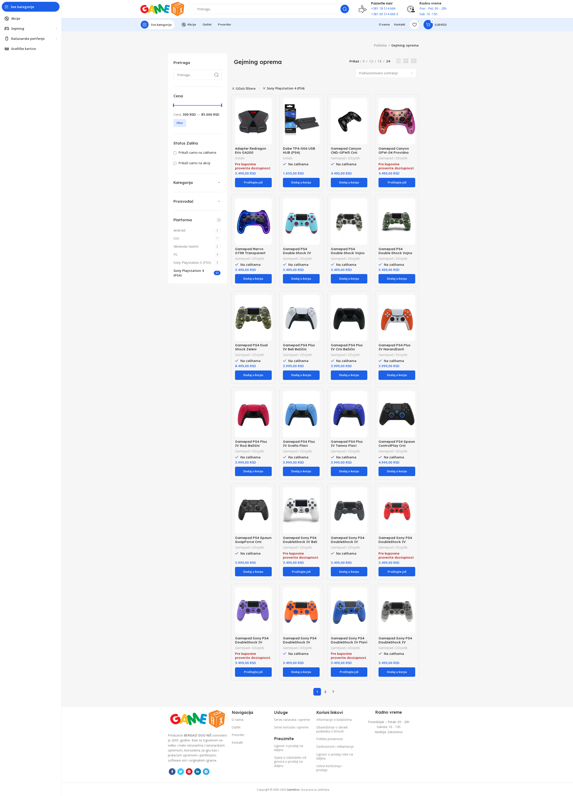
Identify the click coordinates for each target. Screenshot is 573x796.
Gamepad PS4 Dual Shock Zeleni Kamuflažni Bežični (251, 349)
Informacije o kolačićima (334, 719)
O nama (237, 719)
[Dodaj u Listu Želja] (268, 115)
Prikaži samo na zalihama (196, 152)
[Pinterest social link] (189, 771)
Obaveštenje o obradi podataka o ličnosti (332, 729)
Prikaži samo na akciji (193, 163)
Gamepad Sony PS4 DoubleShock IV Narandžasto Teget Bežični (299, 644)
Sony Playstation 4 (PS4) (285, 88)
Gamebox (293, 790)
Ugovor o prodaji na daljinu (288, 748)
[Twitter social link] (180, 771)
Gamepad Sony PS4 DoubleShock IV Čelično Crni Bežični (347, 542)
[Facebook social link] (172, 771)
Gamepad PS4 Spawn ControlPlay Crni (396, 443)
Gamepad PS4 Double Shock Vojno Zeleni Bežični (395, 253)
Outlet (236, 727)
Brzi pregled (268, 105)
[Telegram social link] (206, 771)
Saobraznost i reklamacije (335, 746)
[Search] (344, 9)
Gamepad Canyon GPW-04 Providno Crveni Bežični (393, 152)
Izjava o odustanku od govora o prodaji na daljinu (290, 761)
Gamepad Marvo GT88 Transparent (250, 251)
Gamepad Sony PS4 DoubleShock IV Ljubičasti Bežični (252, 642)
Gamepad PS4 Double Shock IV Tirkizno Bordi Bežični (301, 253)
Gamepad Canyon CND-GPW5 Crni (346, 150)
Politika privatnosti (329, 739)
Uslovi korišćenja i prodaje (329, 768)
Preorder (238, 735)
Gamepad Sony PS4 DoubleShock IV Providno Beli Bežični (395, 642)
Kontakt (237, 742)
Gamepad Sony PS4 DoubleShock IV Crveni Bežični (395, 542)
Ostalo (240, 158)
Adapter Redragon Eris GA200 (250, 150)
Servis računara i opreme (292, 719)
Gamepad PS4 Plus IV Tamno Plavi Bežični (347, 445)
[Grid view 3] (406, 61)
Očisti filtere (246, 88)
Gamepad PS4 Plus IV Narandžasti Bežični (394, 349)
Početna (380, 45)
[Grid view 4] (413, 61)
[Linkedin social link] (197, 771)
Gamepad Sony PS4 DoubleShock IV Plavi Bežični (349, 642)
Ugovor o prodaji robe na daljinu (334, 756)
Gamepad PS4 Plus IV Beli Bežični (299, 347)
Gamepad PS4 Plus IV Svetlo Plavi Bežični (299, 445)
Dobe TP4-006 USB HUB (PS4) (299, 150)
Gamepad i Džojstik (345, 158)
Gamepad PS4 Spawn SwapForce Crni (253, 540)
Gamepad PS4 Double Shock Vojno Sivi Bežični (348, 253)
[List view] (398, 61)
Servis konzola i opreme (291, 727)
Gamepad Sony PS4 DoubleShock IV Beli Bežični (300, 542)
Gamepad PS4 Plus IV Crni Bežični (347, 347)
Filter (180, 123)
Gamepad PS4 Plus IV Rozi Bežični (251, 443)
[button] (301, 182)
